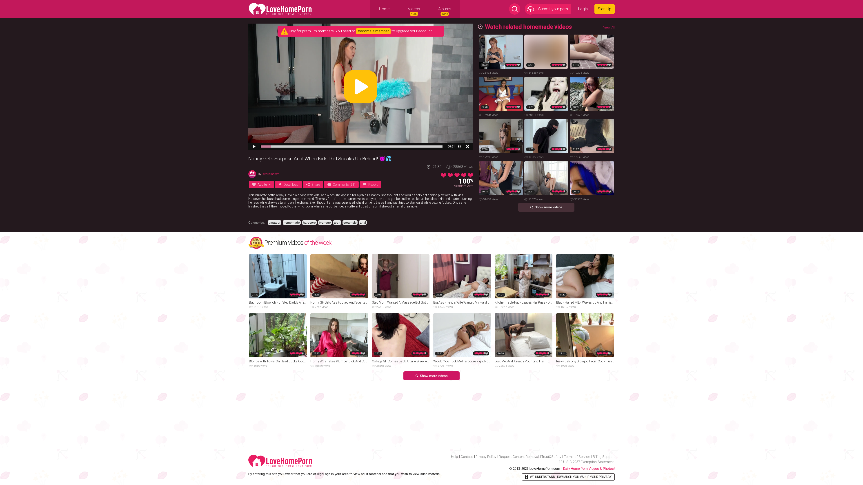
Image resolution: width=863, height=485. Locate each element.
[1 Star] (443, 175)
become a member (373, 31)
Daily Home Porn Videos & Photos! (589, 469)
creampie (350, 222)
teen (337, 222)
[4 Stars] (463, 175)
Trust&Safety (551, 457)
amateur (274, 222)
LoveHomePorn (270, 174)
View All (609, 27)
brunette (325, 222)
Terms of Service (577, 457)
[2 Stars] (450, 175)
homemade (292, 222)
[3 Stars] (457, 175)
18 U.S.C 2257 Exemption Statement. (587, 462)
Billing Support (604, 457)
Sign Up (604, 9)
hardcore (309, 222)
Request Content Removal (519, 457)
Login (583, 9)
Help (454, 457)
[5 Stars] (470, 175)
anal (363, 222)
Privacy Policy (486, 457)
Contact (467, 457)
